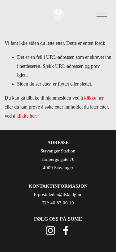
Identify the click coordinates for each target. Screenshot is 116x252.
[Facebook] (66, 231)
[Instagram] (50, 231)
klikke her (93, 97)
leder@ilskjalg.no (66, 194)
